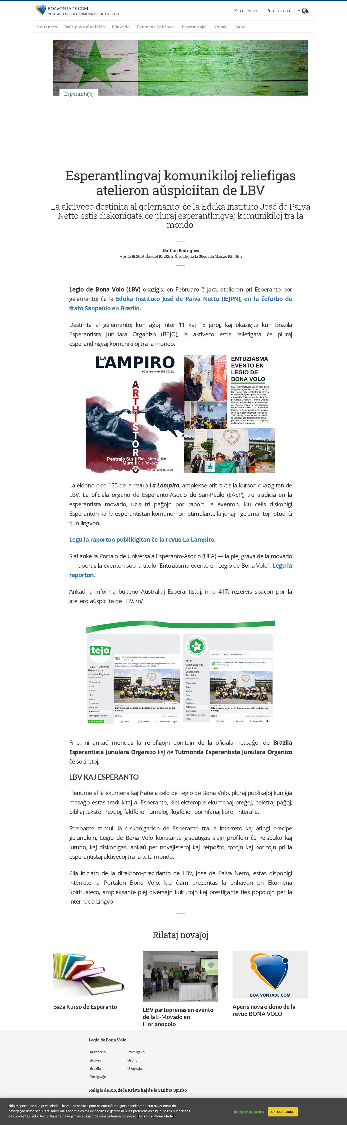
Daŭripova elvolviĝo (84, 27)
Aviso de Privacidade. (156, 1116)
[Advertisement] (180, 133)
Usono (132, 1060)
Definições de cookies (249, 1111)
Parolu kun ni (280, 10)
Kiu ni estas (245, 10)
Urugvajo (134, 1068)
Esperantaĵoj (194, 27)
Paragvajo (98, 1076)
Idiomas (309, 10)
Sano (240, 27)
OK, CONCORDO (282, 1111)
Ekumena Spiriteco (156, 27)
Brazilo (95, 1068)
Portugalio (136, 1052)
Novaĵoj (221, 27)
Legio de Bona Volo (107, 1040)
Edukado (121, 27)
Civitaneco (46, 27)
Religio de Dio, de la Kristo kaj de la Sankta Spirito (138, 1090)
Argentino (98, 1052)
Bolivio (95, 1060)
